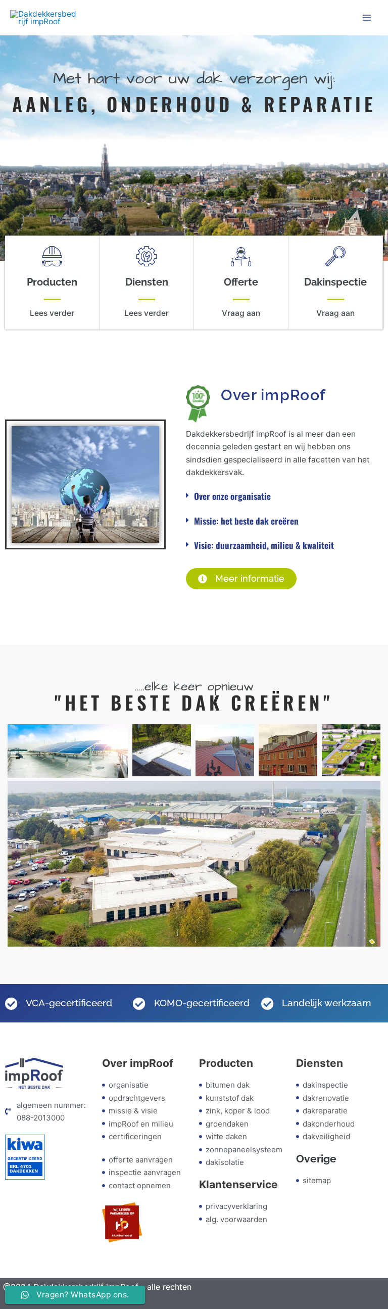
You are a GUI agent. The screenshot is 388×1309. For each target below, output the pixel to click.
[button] (280, 496)
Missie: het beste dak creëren (246, 521)
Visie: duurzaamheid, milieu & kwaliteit (264, 545)
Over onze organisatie (232, 496)
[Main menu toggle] (367, 17)
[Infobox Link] (52, 282)
